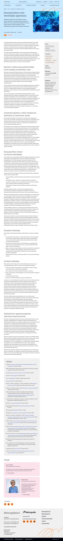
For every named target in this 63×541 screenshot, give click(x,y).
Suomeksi (39, 1)
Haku (50, 1)
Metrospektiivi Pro (46, 514)
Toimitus (44, 521)
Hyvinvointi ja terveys (54, 5)
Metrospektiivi (23, 2)
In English (45, 1)
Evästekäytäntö (28, 539)
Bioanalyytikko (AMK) (16, 403)
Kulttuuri (43, 5)
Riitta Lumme (24, 479)
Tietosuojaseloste (18, 539)
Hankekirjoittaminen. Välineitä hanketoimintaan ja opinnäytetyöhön (19, 395)
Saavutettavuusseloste (8, 539)
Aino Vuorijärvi (9, 465)
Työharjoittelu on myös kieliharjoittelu (29, 388)
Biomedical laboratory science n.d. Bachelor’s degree (16, 372)
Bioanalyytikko (14, 375)
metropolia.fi (25, 516)
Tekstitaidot (16, 410)
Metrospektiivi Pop (46, 511)
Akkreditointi (12, 378)
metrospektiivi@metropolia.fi (10, 526)
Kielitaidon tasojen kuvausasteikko (19, 412)
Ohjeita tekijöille (45, 523)
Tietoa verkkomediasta (47, 518)
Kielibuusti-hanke (9, 381)
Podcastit (44, 516)
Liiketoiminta (18, 5)
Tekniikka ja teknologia (31, 5)
